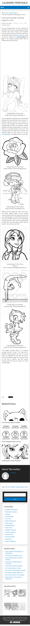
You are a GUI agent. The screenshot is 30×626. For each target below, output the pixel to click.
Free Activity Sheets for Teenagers (14, 575)
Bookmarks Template (11, 512)
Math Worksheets (10, 525)
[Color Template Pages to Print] (15, 432)
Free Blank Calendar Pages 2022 (14, 572)
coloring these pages (18, 35)
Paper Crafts (8, 527)
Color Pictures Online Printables (13, 566)
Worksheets (8, 539)
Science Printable (10, 536)
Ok (11, 622)
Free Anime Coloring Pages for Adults (15, 570)
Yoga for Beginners (10, 541)
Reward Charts (9, 534)
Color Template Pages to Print (11, 441)
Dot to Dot (8, 518)
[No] (28, 620)
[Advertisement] (15, 58)
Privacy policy (17, 622)
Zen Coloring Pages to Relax (13, 568)
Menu (2, 7)
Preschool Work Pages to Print (13, 555)
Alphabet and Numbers (11, 509)
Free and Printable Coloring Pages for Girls (16, 487)
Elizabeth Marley (7, 23)
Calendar (7, 514)
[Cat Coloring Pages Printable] (15, 413)
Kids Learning (9, 523)
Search (15, 499)
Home (5, 13)
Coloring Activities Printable (11, 460)
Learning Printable (15, 2)
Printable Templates (10, 530)
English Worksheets (10, 521)
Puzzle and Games (10, 532)
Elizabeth (13, 473)
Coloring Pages (13, 13)
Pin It (3, 397)
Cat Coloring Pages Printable (11, 422)
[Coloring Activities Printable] (15, 451)
